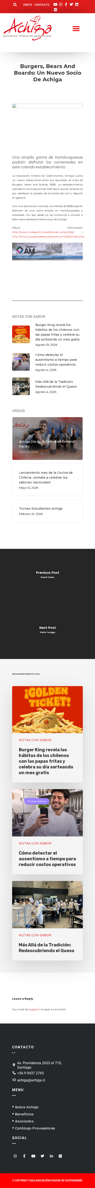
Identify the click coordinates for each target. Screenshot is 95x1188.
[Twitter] (71, 3)
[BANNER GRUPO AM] (47, 262)
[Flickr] (55, 8)
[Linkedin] (76, 3)
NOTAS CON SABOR (35, 740)
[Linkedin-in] (51, 1155)
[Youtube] (55, 3)
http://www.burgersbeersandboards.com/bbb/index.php (48, 236)
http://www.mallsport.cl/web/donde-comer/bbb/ (43, 232)
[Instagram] (60, 3)
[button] (15, 5)
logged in (34, 1009)
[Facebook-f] (66, 3)
